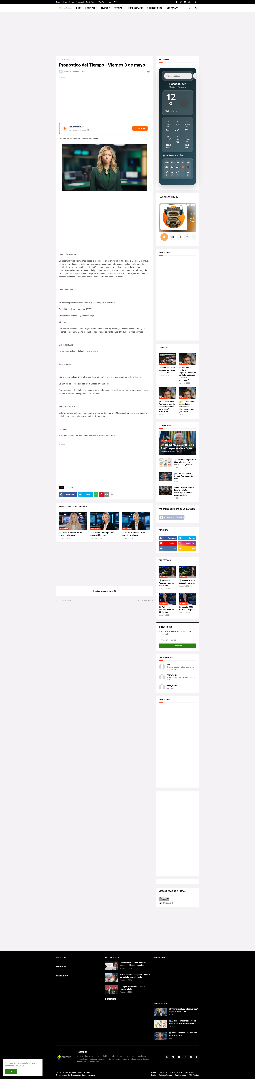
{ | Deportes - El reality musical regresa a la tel (133, 987)
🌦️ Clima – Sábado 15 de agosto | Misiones (133, 533)
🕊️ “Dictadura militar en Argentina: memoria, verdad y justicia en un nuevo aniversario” (187, 373)
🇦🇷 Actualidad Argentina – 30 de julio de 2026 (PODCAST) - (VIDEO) (185, 462)
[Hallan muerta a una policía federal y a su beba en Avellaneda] (111, 977)
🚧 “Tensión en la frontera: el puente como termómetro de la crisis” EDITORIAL (167, 407)
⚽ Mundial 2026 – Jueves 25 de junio (187, 581)
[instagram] (189, 2)
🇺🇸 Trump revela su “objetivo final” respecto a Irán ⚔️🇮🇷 (183, 1010)
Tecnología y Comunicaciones (83, 1075)
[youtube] (185, 2)
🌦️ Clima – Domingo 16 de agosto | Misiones (102, 533)
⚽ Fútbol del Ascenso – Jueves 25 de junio (166, 583)
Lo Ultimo (90, 8)
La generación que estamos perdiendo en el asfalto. (167, 370)
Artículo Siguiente (144, 600)
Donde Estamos (136, 8)
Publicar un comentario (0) (104, 591)
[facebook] (177, 2)
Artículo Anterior (64, 600)
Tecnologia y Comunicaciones (78, 1072)
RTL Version (194, 1075)
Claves (104, 8)
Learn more (19, 1066)
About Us (163, 1072)
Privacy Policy (176, 1072)
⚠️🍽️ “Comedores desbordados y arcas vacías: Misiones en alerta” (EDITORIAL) (187, 407)
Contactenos (90, 2)
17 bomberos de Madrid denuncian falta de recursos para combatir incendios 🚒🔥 (184, 491)
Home (153, 1072)
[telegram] (190, 1057)
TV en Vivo (101, 2)
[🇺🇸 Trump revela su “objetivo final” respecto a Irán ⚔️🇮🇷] (160, 1012)
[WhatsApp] (96, 494)
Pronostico (70, 60)
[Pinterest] (101, 494)
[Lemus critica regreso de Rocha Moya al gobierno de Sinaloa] (111, 965)
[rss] (195, 2)
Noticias (118, 8)
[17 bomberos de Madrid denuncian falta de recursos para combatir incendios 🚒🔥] (165, 490)
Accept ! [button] (11, 1071)
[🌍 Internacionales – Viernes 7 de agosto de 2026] (165, 476)
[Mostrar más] (111, 494)
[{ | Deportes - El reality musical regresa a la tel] (111, 989)
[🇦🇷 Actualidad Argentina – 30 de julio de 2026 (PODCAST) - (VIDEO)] (165, 462)
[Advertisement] (127, 34)
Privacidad (80, 2)
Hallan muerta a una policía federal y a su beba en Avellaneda (135, 976)
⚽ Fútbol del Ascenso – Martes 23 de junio (166, 609)
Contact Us (189, 1072)
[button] (190, 8)
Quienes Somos (68, 2)
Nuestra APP (112, 2)
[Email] (106, 494)
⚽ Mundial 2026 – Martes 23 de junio (187, 608)
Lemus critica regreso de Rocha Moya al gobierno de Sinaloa (133, 964)
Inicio (58, 2)
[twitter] (181, 2)
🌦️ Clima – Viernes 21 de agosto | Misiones (70, 533)
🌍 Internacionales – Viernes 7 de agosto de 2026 (183, 476)
